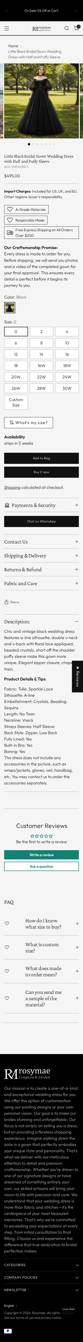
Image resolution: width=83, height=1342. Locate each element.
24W (66, 377)
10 (67, 343)
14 (41, 354)
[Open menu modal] (6, 28)
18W (67, 365)
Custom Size (16, 402)
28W (41, 388)
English (9, 1306)
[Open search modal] (66, 28)
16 (67, 354)
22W (41, 377)
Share (14, 602)
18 (16, 365)
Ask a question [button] (41, 866)
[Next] (76, 10)
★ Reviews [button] (77, 676)
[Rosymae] (41, 28)
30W (67, 388)
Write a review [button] (42, 854)
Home (13, 46)
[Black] (9, 307)
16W (41, 365)
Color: (15, 297)
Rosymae (38, 1313)
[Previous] (7, 10)
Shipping (12, 487)
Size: (10, 322)
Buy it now (41, 472)
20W (16, 377)
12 (16, 354)
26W (16, 388)
